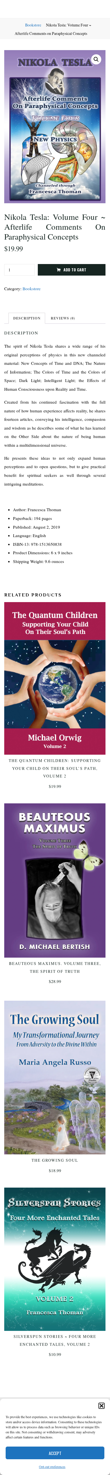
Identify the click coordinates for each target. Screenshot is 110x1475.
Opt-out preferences (52, 1466)
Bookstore (33, 25)
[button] (101, 1406)
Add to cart (75, 269)
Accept (55, 1453)
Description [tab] (27, 318)
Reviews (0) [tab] (63, 318)
